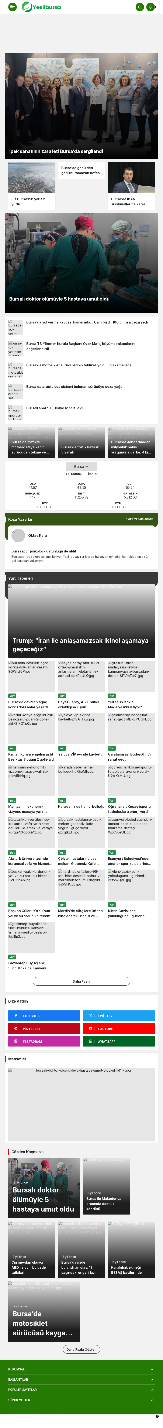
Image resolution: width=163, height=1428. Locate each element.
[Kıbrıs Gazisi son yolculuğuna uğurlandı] (131, 893)
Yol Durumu (74, 474)
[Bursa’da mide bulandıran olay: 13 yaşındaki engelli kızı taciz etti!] (81, 1250)
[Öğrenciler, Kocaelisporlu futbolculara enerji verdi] (131, 789)
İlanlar (92, 474)
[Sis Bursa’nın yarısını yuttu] (31, 186)
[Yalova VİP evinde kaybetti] (81, 737)
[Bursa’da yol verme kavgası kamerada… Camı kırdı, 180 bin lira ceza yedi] (81, 327)
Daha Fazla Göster (81, 1349)
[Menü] (12, 7)
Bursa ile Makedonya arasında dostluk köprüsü (103, 1203)
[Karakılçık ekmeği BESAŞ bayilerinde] (131, 1250)
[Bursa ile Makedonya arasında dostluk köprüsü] (106, 1186)
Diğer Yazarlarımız (139, 519)
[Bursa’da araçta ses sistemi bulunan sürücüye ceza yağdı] (81, 391)
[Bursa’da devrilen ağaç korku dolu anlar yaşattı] (31, 685)
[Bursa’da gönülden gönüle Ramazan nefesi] (81, 170)
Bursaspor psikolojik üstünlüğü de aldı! (43, 551)
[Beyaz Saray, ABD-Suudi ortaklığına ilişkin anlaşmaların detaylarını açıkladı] (81, 685)
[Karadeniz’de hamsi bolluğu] (81, 789)
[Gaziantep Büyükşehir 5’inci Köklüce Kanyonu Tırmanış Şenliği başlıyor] (31, 946)
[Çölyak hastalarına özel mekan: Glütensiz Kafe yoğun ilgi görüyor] (81, 841)
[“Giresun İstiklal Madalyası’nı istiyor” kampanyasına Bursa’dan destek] (131, 685)
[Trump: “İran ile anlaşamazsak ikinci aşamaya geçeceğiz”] (81, 621)
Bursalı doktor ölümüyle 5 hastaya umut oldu (43, 1199)
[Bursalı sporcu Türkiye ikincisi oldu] (81, 413)
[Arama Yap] (140, 7)
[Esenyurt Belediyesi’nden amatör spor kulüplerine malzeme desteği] (131, 841)
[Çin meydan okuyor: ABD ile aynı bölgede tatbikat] (31, 1250)
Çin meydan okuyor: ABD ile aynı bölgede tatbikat (28, 1267)
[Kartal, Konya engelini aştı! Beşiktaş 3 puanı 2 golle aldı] (31, 737)
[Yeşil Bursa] (40, 6)
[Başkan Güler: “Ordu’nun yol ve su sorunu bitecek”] (31, 893)
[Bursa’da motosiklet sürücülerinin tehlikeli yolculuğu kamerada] (81, 370)
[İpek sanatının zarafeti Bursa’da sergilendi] (81, 106)
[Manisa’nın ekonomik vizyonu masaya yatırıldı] (31, 789)
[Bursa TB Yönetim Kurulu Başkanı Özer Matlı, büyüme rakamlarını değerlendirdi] (81, 348)
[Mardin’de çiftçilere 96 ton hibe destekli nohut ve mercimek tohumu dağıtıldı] (81, 893)
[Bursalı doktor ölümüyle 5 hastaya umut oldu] (81, 263)
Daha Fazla (81, 981)
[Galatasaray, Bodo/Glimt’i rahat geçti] (131, 737)
